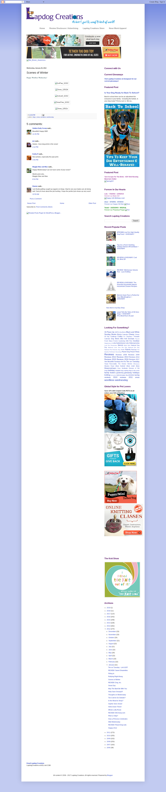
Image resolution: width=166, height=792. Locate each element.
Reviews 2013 (122, 357)
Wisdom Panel (109, 366)
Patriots (127, 349)
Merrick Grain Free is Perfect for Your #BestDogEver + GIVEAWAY (128, 297)
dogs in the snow (134, 370)
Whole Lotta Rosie (114, 710)
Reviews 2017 (134, 359)
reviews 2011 (126, 377)
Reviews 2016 (122, 359)
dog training (124, 370)
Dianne (35, 186)
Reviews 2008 (121, 355)
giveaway (128, 373)
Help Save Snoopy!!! (115, 692)
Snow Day (112, 685)
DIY (124, 336)
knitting (107, 375)
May (110, 653)
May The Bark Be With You (117, 689)
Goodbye (136, 341)
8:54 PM (35, 179)
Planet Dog (126, 352)
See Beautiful (109, 362)
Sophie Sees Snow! (115, 704)
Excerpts (131, 339)
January (112, 665)
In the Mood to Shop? (115, 701)
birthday (111, 370)
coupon (118, 370)
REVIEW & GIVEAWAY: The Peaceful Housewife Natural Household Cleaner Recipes (127, 284)
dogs (34, 117)
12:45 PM (35, 134)
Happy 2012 (112, 728)
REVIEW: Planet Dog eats (117, 725)
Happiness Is (108, 343)
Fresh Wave (108, 341)
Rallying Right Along (115, 676)
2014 (109, 623)
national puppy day (122, 375)
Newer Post (31, 203)
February (112, 662)
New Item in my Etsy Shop (115, 308)
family (106, 373)
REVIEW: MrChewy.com (116, 713)
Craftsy (119, 336)
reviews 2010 (110, 377)
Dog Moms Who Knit (119, 339)
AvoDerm (123, 332)
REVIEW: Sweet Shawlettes (118, 670)
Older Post (92, 203)
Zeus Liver (130, 366)
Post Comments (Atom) (44, 207)
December (112, 631)
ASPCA (117, 332)
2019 (109, 608)
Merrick (120, 345)
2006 (109, 748)
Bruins (119, 334)
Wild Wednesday (114, 722)
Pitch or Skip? (113, 716)
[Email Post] (42, 115)
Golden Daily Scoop (39, 128)
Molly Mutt (127, 345)
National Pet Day (134, 347)
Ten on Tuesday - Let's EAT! (118, 667)
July (110, 647)
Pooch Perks (134, 352)
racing (136, 375)
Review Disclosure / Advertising (63, 28)
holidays (136, 373)
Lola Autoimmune (119, 343)
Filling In (111, 673)
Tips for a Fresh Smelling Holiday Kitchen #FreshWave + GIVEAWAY (128, 247)
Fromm (115, 341)
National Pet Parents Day (112, 349)
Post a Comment (36, 199)
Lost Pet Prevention (110, 345)
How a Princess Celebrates (117, 719)
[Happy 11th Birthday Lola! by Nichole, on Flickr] (114, 198)
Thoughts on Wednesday (117, 695)
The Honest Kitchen (125, 364)
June (110, 650)
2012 (109, 629)
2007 (109, 745)
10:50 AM (35, 194)
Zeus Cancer (120, 366)
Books (113, 334)
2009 (109, 738)
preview (131, 375)
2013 (109, 626)
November (112, 635)
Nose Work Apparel (117, 28)
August (111, 644)
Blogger (110, 775)
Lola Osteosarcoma (132, 343)
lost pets (113, 375)
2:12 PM (35, 147)
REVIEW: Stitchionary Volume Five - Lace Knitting (127, 271)
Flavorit (137, 338)
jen (33, 141)
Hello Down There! (115, 707)
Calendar (125, 334)
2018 (109, 611)
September (113, 641)
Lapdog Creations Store (93, 28)
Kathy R (35, 154)
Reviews (109, 354)
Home (42, 28)
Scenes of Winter (114, 680)
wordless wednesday (47, 117)
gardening (120, 373)
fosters (113, 373)
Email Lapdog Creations (35, 763)
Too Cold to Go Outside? (117, 698)
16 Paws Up (109, 332)
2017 (109, 614)
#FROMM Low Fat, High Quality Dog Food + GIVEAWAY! (128, 233)
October (112, 637)
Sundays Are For (120, 362)
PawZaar (134, 349)
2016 (109, 617)
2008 (109, 741)
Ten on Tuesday (132, 361)
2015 (109, 620)
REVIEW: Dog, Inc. (114, 682)
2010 (109, 736)
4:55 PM (35, 160)
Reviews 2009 (133, 355)
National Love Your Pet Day (117, 347)
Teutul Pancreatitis (110, 364)
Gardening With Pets (125, 341)
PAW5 (123, 349)
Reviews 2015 (110, 359)
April (110, 656)
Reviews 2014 (134, 357)
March (111, 659)
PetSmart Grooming (115, 352)
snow (38, 117)
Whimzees (136, 364)
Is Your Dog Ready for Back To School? (121, 93)
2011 (109, 732)
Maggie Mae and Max (40, 167)
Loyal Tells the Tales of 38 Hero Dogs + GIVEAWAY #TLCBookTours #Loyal (128, 314)
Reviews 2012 (110, 357)
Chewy (131, 334)
